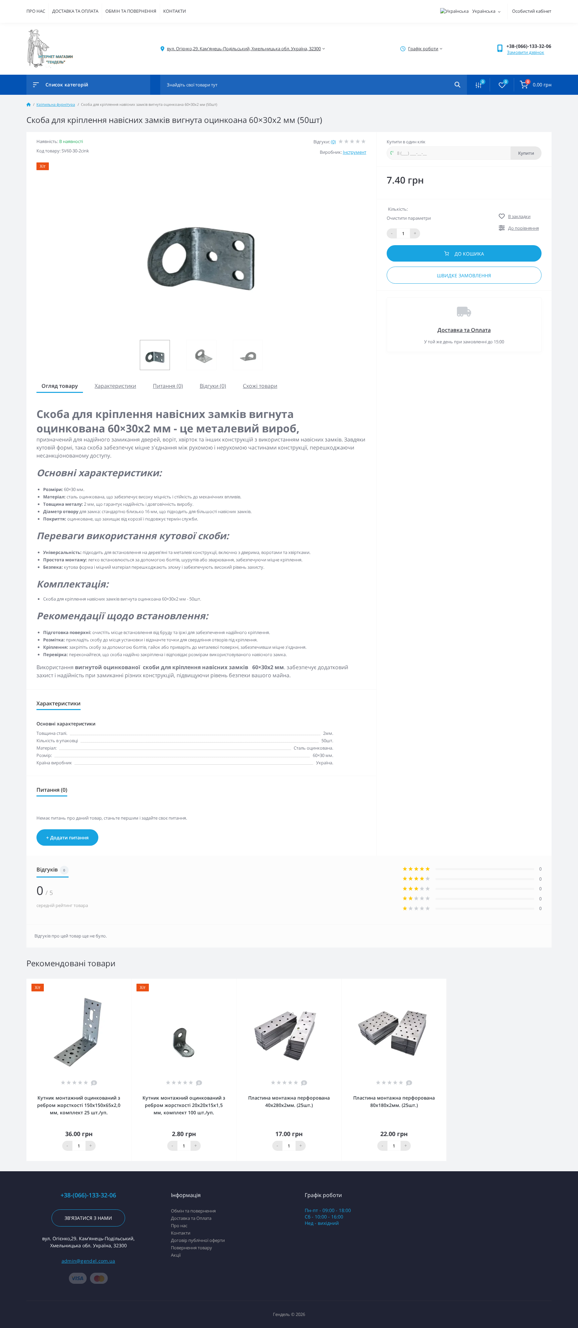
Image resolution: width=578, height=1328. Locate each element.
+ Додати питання (67, 837)
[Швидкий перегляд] (109, 983)
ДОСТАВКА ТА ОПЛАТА (75, 11)
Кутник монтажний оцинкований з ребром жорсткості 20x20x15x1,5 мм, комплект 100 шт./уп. (183, 1105)
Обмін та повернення (193, 1211)
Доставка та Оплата (464, 330)
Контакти (180, 1233)
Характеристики (115, 386)
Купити (526, 153)
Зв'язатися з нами (88, 1218)
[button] (529, 46)
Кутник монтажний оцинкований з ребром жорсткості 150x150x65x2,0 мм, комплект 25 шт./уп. (78, 1105)
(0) (333, 142)
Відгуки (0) (213, 386)
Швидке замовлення (464, 275)
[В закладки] (128, 983)
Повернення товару (191, 1248)
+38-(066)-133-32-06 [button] (88, 1195)
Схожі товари (260, 386)
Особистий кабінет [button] (531, 11)
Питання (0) (168, 386)
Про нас (179, 1225)
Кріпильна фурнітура (55, 104)
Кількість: (398, 209)
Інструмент (354, 152)
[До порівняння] (119, 983)
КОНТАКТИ (174, 11)
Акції (176, 1255)
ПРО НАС (35, 11)
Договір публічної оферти (198, 1240)
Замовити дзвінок (525, 52)
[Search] (457, 85)
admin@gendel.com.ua (88, 1261)
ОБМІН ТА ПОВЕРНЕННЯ (130, 11)
